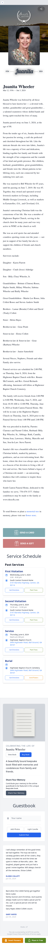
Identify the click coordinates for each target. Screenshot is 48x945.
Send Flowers (33, 678)
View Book (12, 754)
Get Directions (14, 590)
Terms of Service (30, 934)
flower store (31, 515)
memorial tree (32, 511)
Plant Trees (34, 590)
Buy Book (25, 754)
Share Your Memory (16, 793)
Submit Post (24, 835)
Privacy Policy (17, 934)
